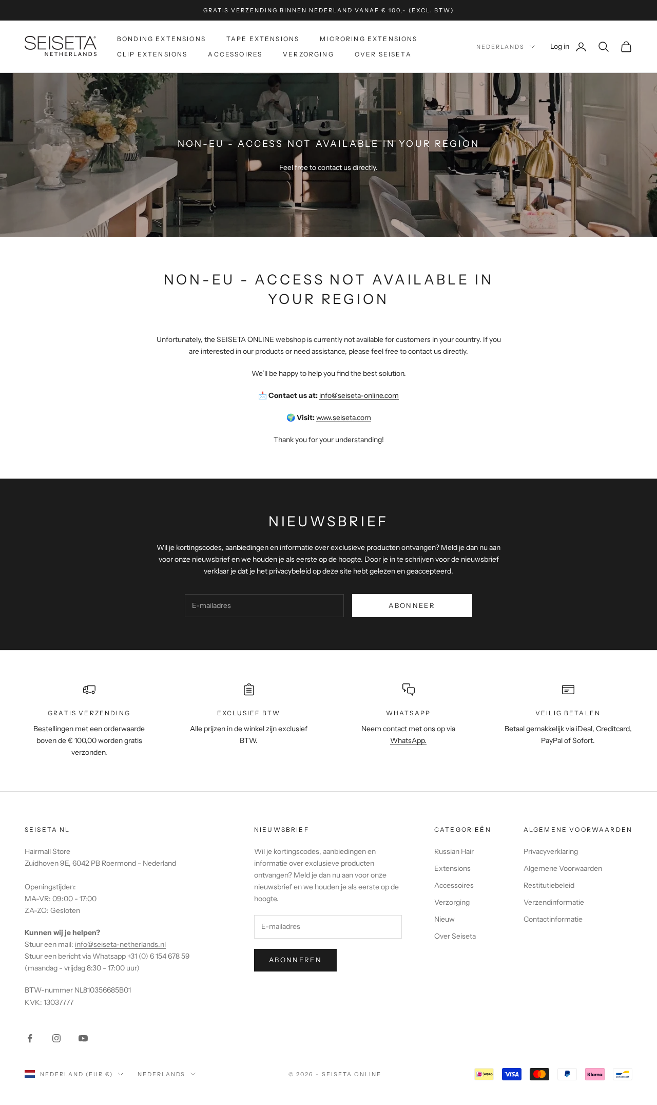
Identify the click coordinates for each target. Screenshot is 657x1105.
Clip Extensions (152, 54)
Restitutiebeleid (549, 885)
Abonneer (412, 605)
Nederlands (500, 46)
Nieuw (444, 919)
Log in (568, 46)
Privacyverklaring (551, 851)
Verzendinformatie (554, 902)
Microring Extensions (368, 39)
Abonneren (295, 960)
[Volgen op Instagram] (56, 1038)
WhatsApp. (408, 740)
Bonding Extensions (161, 39)
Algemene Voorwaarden (563, 868)
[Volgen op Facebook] (30, 1038)
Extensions (452, 868)
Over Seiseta (383, 54)
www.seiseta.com (343, 417)
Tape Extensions (262, 39)
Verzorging (308, 54)
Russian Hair (454, 851)
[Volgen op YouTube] (83, 1038)
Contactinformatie (553, 919)
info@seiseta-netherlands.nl (120, 944)
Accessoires (235, 54)
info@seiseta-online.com (359, 395)
